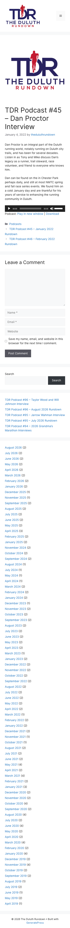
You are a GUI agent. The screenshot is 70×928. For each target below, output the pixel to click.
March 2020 (13, 842)
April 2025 (11, 531)
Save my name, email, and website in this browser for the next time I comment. (35, 341)
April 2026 (11, 469)
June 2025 (12, 519)
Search (9, 374)
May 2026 (11, 464)
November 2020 (15, 798)
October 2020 (14, 803)
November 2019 (15, 864)
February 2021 (14, 781)
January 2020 (14, 853)
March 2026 (13, 475)
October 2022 (14, 675)
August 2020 (13, 814)
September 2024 (16, 558)
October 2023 (14, 614)
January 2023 (14, 659)
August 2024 (13, 564)
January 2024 (14, 597)
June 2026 (12, 458)
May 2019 (11, 898)
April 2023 (11, 647)
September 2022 (16, 681)
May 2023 (11, 642)
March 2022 (13, 714)
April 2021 (11, 770)
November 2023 (15, 608)
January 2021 (13, 786)
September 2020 (16, 809)
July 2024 (11, 570)
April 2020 (11, 837)
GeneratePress (35, 922)
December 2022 (15, 664)
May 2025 (11, 525)
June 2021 (11, 759)
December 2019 (15, 859)
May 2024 (11, 575)
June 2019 (12, 892)
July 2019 (11, 887)
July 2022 (11, 692)
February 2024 (14, 592)
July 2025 (11, 514)
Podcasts (15, 224)
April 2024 (11, 581)
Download (52, 213)
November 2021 (15, 736)
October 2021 (14, 742)
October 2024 (14, 553)
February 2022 (14, 720)
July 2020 (11, 820)
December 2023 (15, 603)
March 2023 (13, 653)
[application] (35, 208)
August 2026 (13, 447)
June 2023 (12, 636)
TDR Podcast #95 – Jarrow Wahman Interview (35, 415)
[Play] (9, 208)
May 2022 (11, 703)
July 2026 (11, 453)
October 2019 (14, 870)
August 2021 (13, 748)
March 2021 (12, 775)
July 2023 (11, 631)
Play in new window (30, 213)
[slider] (58, 208)
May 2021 (11, 764)
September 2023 (16, 620)
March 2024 (13, 586)
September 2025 (16, 503)
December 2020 (15, 792)
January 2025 (14, 542)
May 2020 (11, 831)
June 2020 (12, 825)
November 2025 (15, 497)
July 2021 (11, 753)
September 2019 (16, 875)
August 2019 (13, 881)
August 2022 (13, 686)
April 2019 (11, 903)
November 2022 (15, 670)
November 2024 (15, 547)
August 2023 (13, 625)
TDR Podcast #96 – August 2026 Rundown (33, 409)
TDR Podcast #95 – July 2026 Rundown (31, 420)
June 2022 (12, 697)
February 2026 (14, 481)
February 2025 (14, 536)
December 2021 (15, 731)
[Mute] (51, 208)
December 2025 (15, 492)
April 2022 (11, 709)
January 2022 (14, 725)
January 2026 (14, 486)
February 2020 (14, 848)
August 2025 (13, 508)
